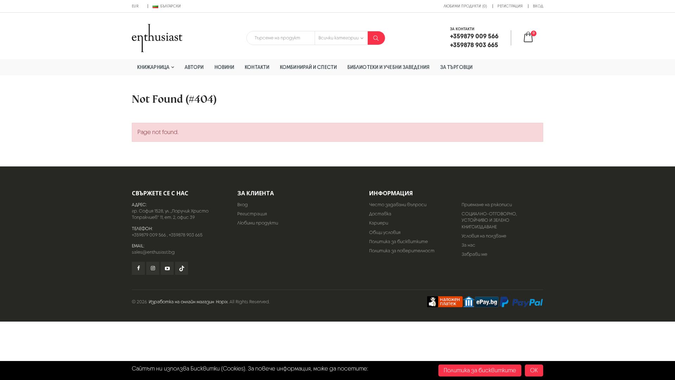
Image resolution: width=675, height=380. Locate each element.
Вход (538, 6)
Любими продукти (257, 223)
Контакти (257, 67)
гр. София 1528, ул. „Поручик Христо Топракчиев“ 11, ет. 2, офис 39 (170, 214)
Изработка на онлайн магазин (181, 302)
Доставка (380, 214)
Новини (224, 67)
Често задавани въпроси (397, 205)
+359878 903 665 (185, 235)
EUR (135, 6)
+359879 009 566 (149, 235)
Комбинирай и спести (308, 67)
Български (170, 6)
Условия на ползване (484, 236)
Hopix (222, 302)
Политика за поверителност (402, 251)
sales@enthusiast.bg (153, 252)
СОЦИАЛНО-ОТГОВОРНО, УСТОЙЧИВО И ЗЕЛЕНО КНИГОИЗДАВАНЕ (489, 220)
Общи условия (384, 232)
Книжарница (153, 67)
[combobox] (281, 38)
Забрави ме (474, 254)
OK (534, 370)
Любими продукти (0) (465, 6)
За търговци (456, 67)
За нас (468, 245)
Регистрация (509, 6)
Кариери (378, 223)
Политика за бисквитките (398, 242)
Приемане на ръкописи (487, 205)
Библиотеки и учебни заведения (388, 67)
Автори (194, 67)
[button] (532, 37)
